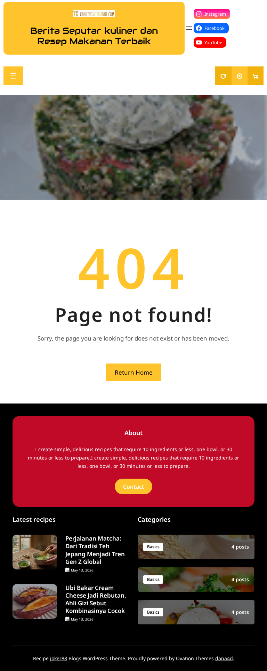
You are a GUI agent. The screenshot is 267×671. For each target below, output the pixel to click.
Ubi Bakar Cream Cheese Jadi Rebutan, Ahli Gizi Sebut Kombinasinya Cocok (95, 599)
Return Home (134, 372)
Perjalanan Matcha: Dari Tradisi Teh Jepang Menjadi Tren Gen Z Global (95, 550)
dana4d (224, 658)
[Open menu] (189, 28)
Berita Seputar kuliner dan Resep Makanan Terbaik (94, 36)
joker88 (58, 658)
